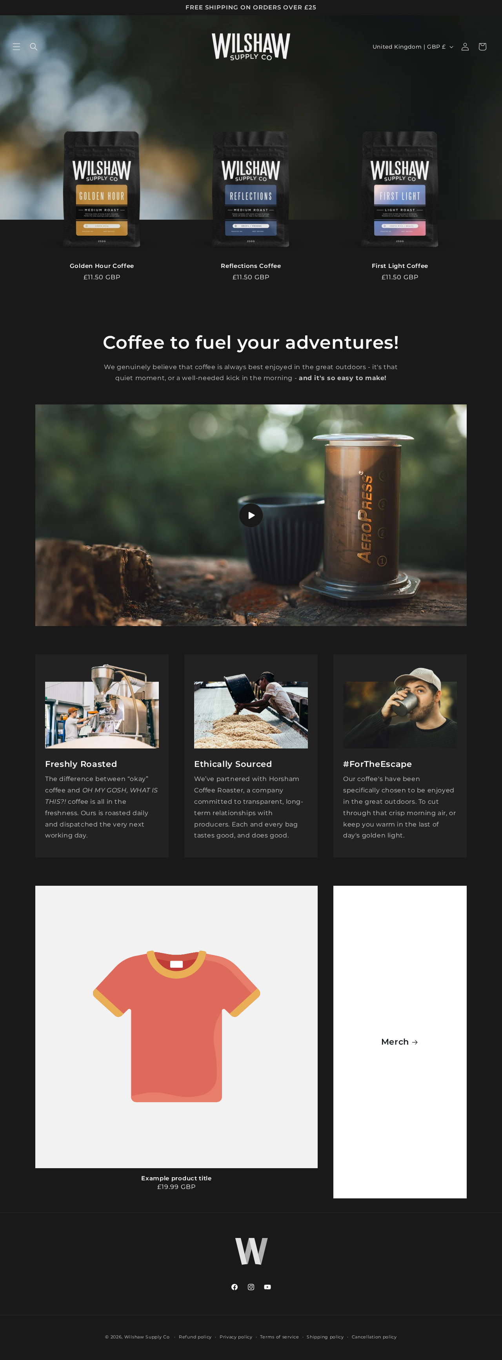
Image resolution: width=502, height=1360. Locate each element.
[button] (16, 46)
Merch (395, 1042)
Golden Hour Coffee (102, 265)
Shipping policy (325, 1337)
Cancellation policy (374, 1337)
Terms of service (279, 1337)
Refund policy (195, 1337)
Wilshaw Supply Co (147, 1337)
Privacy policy (236, 1337)
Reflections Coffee (251, 265)
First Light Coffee (400, 265)
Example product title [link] (176, 1178)
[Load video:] (251, 515)
